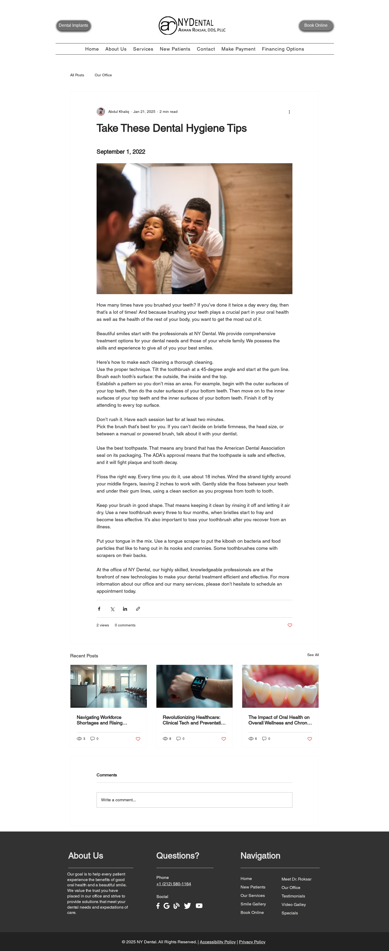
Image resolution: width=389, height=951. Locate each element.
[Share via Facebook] (99, 608)
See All (313, 655)
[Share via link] (138, 608)
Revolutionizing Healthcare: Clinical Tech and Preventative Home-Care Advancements (194, 720)
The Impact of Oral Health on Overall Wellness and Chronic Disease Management (279, 720)
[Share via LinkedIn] (125, 608)
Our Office (103, 75)
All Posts (77, 75)
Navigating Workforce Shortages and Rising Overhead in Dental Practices (108, 720)
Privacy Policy (252, 941)
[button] (116, 49)
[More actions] (289, 111)
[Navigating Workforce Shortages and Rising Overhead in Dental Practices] (108, 686)
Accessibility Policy (218, 941)
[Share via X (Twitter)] (112, 608)
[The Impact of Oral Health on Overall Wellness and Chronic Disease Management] (280, 686)
